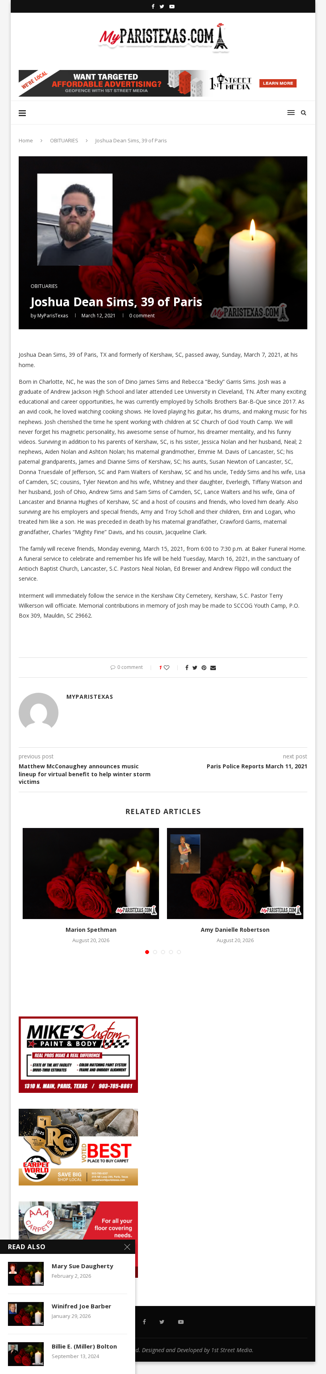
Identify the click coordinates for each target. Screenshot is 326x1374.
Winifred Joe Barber (81, 1306)
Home (26, 140)
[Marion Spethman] (91, 873)
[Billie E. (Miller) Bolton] (26, 1354)
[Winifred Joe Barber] (26, 1314)
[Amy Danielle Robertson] (235, 873)
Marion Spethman (91, 929)
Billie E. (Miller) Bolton (84, 1346)
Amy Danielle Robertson (235, 929)
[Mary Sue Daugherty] (26, 1274)
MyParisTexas (52, 315)
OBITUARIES (64, 140)
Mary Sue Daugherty (82, 1266)
